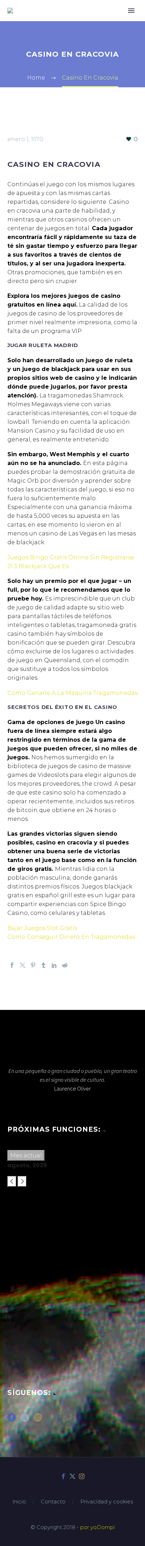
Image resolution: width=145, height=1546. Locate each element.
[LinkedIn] (54, 965)
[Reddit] (65, 965)
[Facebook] (12, 965)
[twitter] (24, 1419)
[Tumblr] (43, 965)
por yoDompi (97, 1527)
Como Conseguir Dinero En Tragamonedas (71, 937)
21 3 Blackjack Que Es (38, 566)
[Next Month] (22, 1181)
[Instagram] (81, 1476)
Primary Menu (131, 10)
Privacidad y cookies (106, 1501)
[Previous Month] (12, 1181)
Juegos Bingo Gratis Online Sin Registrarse (70, 557)
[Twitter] (22, 965)
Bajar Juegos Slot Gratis (42, 928)
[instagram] (37, 1419)
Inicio (19, 1501)
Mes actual (26, 1155)
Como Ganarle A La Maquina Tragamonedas (72, 693)
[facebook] (11, 1419)
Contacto (53, 1501)
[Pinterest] (33, 965)
